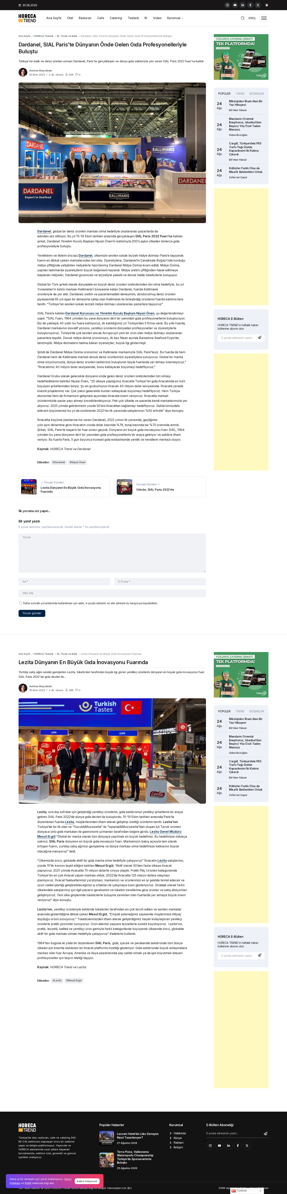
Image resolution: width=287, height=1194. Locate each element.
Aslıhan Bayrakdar (40, 70)
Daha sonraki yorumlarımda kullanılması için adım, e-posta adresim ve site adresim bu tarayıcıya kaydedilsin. (90, 603)
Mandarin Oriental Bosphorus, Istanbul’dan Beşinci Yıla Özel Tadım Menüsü (245, 124)
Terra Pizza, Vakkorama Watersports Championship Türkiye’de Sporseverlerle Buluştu (135, 1157)
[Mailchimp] (260, 337)
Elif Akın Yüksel (238, 110)
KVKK (28, 1183)
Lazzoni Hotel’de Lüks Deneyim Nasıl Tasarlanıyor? (138, 1135)
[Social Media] (227, 5)
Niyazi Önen (78, 462)
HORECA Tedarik (43, 36)
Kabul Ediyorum (87, 1181)
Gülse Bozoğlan (238, 134)
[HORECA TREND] (27, 18)
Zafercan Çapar (238, 177)
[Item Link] (106, 1138)
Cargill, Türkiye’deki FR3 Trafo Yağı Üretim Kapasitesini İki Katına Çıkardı (245, 149)
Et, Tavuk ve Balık (67, 36)
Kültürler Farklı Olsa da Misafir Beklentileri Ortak (245, 169)
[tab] (224, 94)
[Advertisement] (241, 246)
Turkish (241, 1190)
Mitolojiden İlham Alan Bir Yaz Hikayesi (246, 103)
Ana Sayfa (24, 36)
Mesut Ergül (75, 980)
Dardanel (59, 462)
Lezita (58, 980)
